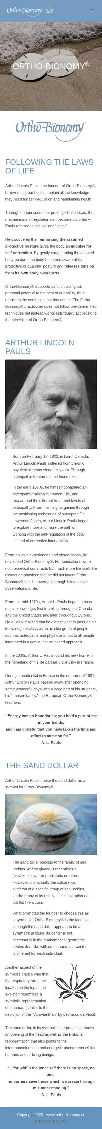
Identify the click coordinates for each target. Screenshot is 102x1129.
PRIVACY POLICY (51, 1121)
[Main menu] (92, 11)
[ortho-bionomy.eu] (31, 11)
